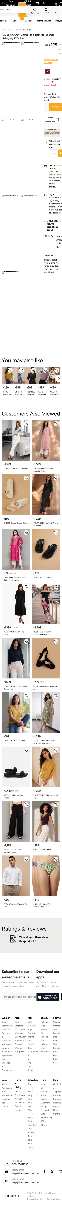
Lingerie (5, 1048)
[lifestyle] (13, 1196)
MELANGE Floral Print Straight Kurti (54, 393)
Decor (18, 1091)
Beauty (8, 30)
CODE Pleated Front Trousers (16, 469)
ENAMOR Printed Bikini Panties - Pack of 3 (42, 905)
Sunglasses (20, 1051)
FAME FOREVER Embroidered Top (45, 796)
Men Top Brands (56, 1044)
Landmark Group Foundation (45, 1106)
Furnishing (20, 1095)
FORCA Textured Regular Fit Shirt (15, 905)
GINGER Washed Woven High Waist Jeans (19, 393)
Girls (55, 1055)
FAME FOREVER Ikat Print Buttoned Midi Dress (44, 742)
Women (56, 1022)
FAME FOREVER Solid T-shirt (7, 393)
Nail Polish (26, 30)
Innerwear (19, 1040)
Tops (4, 1022)
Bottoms (6, 1029)
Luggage (6, 1099)
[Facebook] (44, 1171)
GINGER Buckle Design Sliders (16, 523)
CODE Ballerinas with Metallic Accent (45, 687)
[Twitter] (52, 1171)
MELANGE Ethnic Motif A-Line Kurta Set (45, 524)
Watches (19, 1048)
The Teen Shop (30, 1067)
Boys (55, 1051)
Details (52, 132)
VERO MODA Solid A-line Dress (14, 633)
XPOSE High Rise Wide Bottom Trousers (13, 851)
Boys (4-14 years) (30, 1088)
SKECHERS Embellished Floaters (13, 796)
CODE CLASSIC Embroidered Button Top (15, 687)
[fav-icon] (35, 10)
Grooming (19, 1044)
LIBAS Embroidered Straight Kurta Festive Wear (15, 578)
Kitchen (18, 1099)
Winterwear (7, 1044)
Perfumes (45, 1051)
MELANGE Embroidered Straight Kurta (43, 470)
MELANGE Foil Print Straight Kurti (31, 393)
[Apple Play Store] (47, 997)
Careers (44, 1091)
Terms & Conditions (36, 1199)
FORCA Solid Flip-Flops (43, 577)
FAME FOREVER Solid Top (14, 741)
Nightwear (7, 1051)
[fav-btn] (10, 370)
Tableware (19, 1102)
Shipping (57, 1091)
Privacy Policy (53, 1199)
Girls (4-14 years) (30, 1114)
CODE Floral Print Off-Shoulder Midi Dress (42, 633)
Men (55, 1037)
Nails (17, 30)
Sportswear (7, 1055)
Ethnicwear (7, 1025)
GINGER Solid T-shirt (42, 850)
